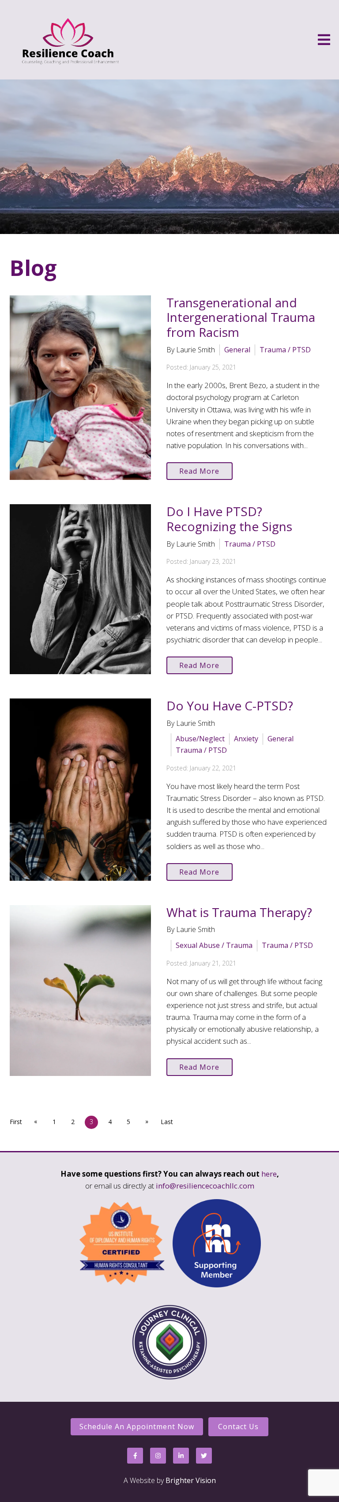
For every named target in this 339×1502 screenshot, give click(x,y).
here (269, 1174)
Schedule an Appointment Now (136, 1426)
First (16, 1121)
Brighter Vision (191, 1480)
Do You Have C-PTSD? (229, 705)
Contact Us (238, 1426)
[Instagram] (158, 1456)
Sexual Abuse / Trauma (214, 945)
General (237, 350)
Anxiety (246, 738)
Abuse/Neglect (200, 738)
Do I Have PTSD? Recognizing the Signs (229, 519)
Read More (199, 471)
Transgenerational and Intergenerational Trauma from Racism (240, 317)
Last (167, 1121)
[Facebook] (135, 1456)
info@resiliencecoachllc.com (205, 1186)
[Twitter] (204, 1456)
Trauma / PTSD (285, 350)
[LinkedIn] (181, 1456)
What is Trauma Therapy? (239, 912)
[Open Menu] (324, 40)
